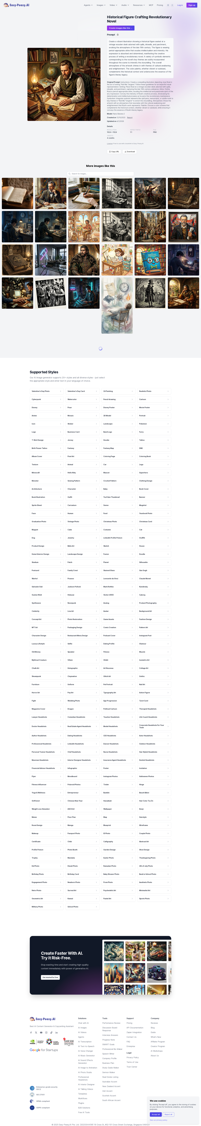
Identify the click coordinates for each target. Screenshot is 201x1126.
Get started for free (50, 1110)
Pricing (160, 5)
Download (131, 152)
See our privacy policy (158, 1120)
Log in (180, 5)
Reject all (168, 1114)
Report (129, 117)
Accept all (156, 1114)
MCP (151, 5)
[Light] (172, 5)
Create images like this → (120, 28)
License (109, 143)
